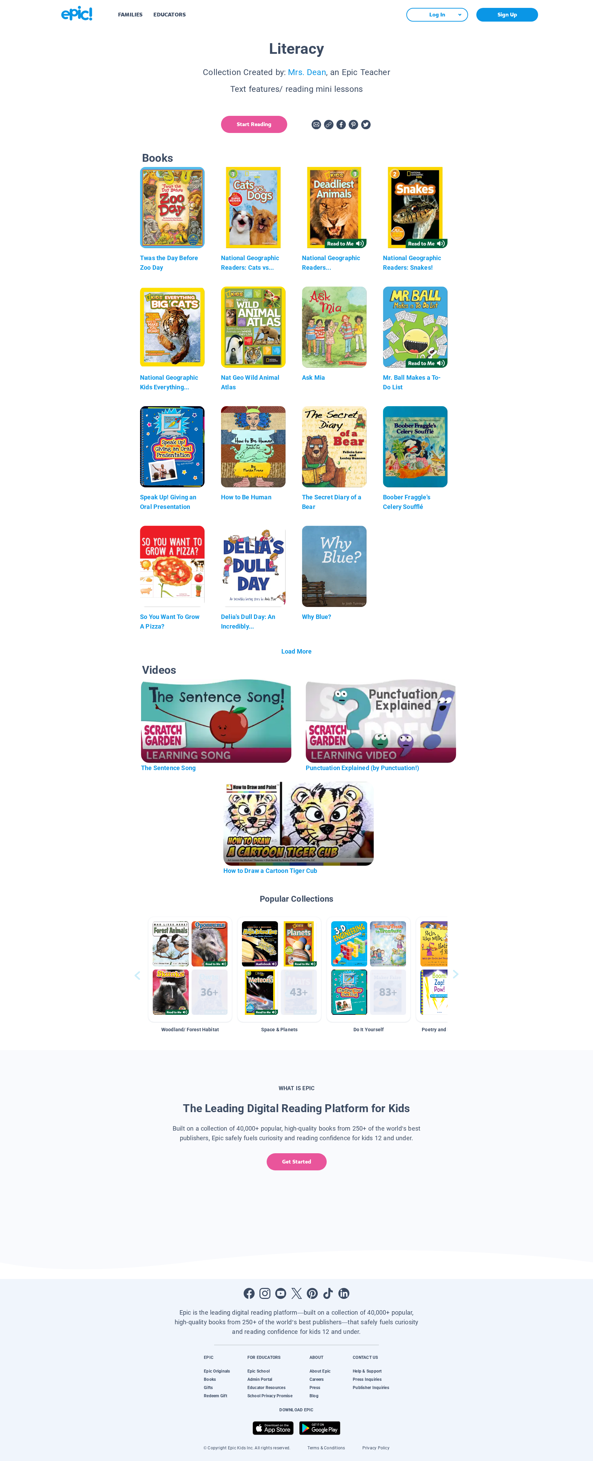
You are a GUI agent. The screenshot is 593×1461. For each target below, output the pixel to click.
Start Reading (254, 124)
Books (210, 1379)
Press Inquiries (367, 1379)
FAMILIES (130, 14)
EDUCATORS (169, 14)
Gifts (208, 1387)
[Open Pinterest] (312, 1293)
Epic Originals (217, 1371)
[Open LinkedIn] (343, 1293)
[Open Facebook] (249, 1293)
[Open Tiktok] (328, 1293)
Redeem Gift (215, 1395)
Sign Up (507, 14)
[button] (190, 969)
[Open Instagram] (264, 1293)
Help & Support (367, 1371)
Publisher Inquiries (371, 1387)
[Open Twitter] (296, 1293)
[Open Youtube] (280, 1293)
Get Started (296, 1161)
